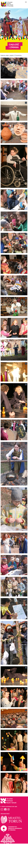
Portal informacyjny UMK (9, 806)
